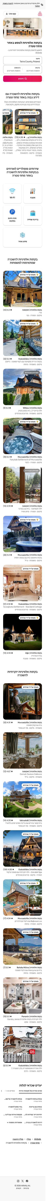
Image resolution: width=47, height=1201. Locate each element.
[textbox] (32, 70)
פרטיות (26, 1188)
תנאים (18, 1188)
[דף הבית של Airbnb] (40, 14)
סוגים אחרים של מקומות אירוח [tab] (30, 1091)
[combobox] (22, 61)
